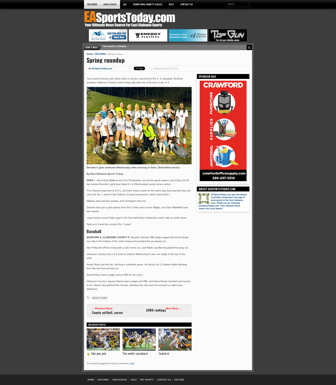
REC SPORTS (146, 379)
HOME (91, 379)
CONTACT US (186, 4)
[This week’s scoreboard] (139, 349)
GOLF (171, 4)
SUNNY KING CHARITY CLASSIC (147, 4)
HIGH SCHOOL (110, 4)
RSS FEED (179, 379)
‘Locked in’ (163, 353)
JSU (125, 4)
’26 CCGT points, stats (115, 47)
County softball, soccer (107, 312)
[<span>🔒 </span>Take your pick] (103, 349)
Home (90, 53)
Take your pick (96, 353)
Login (131, 363)
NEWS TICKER (99, 297)
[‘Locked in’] (175, 349)
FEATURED (92, 4)
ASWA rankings (156, 310)
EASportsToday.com (102, 68)
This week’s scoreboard (135, 353)
